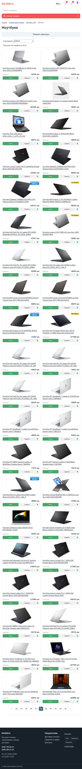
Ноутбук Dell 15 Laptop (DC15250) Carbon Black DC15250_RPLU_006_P (19, 496)
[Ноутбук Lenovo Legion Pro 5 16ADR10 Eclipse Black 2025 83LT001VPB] (21, 156)
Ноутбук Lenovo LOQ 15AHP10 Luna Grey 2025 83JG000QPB (59, 69)
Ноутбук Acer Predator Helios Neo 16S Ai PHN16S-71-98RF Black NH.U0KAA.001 (58, 332)
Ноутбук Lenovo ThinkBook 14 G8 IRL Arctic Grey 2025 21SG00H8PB (19, 69)
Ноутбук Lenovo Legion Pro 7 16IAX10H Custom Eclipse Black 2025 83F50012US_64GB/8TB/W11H (58, 594)
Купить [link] (10, 78)
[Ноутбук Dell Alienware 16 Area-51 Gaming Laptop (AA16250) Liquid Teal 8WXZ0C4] (21, 550)
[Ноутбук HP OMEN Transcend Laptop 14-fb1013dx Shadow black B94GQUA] (21, 616)
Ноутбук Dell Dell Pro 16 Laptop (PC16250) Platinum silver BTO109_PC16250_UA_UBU (60, 365)
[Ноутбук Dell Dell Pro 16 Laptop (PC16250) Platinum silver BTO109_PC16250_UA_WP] (21, 353)
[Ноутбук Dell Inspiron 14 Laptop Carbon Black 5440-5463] (61, 91)
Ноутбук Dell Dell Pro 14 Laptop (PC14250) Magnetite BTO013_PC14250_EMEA (19, 233)
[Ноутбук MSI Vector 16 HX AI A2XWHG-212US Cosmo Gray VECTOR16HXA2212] (61, 288)
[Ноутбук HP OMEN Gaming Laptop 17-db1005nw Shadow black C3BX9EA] (21, 452)
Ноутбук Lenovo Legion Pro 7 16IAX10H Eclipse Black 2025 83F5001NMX (18, 594)
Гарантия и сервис (52, 740)
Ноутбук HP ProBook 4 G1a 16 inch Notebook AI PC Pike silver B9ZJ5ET (20, 693)
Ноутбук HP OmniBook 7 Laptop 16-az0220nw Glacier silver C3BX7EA (60, 430)
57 (36, 709)
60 (51, 709)
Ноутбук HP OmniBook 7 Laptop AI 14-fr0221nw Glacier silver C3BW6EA (61, 397)
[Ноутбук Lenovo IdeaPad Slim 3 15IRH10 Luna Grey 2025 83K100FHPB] (61, 485)
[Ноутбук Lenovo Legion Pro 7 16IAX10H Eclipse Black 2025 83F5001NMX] (21, 583)
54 (21, 709)
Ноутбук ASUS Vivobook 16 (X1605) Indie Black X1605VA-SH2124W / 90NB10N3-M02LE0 (59, 529)
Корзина (67, 734)
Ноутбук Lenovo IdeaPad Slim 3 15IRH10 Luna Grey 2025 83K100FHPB (61, 496)
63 (66, 709)
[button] (37, 78)
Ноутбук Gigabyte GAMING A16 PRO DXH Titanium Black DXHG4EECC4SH (59, 168)
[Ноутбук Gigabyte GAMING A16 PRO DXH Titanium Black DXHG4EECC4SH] (61, 156)
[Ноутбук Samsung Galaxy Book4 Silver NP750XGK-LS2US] (21, 518)
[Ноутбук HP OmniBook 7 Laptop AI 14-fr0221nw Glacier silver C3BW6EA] (61, 386)
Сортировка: (8, 41)
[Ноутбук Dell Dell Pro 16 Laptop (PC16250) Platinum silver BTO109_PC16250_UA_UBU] (61, 353)
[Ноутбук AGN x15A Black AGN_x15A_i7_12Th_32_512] (21, 124)
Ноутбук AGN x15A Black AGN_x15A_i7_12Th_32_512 (14, 135)
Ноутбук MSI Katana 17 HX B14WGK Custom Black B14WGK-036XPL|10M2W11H (60, 201)
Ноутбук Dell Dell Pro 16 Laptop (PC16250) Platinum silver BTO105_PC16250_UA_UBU (20, 397)
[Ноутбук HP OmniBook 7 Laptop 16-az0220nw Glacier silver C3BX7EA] (61, 419)
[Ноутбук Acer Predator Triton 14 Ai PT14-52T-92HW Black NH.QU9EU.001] (61, 649)
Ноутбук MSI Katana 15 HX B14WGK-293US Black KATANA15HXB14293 (20, 332)
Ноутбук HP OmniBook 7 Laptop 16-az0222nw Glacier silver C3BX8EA (20, 430)
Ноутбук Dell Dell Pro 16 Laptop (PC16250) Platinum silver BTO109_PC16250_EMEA (19, 266)
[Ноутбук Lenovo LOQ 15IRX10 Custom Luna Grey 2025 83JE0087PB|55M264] (21, 91)
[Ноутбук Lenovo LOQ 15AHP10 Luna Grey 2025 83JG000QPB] (61, 58)
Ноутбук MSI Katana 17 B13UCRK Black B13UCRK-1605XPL (58, 135)
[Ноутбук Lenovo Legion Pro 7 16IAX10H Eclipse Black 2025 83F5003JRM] (61, 550)
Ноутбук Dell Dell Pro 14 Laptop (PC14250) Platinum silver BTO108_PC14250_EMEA (59, 627)
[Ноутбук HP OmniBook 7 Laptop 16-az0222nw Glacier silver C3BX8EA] (21, 419)
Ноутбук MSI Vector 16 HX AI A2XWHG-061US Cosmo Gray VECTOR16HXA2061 (21, 299)
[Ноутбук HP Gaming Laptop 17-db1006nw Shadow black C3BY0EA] (61, 452)
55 (26, 709)
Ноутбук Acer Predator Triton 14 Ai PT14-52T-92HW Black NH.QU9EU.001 (60, 660)
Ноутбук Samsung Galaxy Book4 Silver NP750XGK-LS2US (18, 529)
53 (16, 709)
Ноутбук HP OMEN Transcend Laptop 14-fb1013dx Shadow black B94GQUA (18, 627)
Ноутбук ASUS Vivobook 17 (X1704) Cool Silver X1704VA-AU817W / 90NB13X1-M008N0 (21, 660)
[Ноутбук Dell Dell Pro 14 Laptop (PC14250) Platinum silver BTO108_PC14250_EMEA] (61, 616)
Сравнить (27, 78)
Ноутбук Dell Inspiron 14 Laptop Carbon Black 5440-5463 (60, 102)
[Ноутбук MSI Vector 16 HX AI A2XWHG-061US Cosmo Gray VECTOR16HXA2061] (21, 288)
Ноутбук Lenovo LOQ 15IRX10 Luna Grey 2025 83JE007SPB (61, 233)
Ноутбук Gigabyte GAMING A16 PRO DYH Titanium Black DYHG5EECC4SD (19, 201)
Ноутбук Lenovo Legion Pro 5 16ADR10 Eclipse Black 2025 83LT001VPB (21, 168)
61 (56, 709)
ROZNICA (8, 3)
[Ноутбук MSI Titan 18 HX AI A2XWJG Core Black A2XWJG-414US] (61, 682)
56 (31, 709)
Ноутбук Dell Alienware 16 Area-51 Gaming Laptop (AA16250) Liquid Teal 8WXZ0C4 (19, 562)
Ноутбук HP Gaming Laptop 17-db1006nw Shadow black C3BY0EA (59, 463)
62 (61, 709)
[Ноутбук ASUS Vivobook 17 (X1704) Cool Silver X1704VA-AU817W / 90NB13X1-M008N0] (21, 649)
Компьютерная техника (16, 22)
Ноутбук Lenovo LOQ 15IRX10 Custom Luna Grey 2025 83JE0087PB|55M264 (20, 102)
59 (46, 709)
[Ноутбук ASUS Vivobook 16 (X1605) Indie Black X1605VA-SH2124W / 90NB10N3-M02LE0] (61, 518)
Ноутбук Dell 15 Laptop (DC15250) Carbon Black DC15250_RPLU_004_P (59, 266)
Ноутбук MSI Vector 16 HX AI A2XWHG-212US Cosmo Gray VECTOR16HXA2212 (60, 299)
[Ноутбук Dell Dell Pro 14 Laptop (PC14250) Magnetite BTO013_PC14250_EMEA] (21, 222)
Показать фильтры (41, 34)
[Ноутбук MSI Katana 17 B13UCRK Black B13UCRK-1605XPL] (61, 124)
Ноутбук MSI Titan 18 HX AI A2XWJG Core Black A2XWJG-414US (59, 693)
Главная (4, 22)
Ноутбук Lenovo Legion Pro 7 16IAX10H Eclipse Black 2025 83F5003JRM (58, 562)
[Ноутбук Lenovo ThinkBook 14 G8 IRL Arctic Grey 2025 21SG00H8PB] (21, 58)
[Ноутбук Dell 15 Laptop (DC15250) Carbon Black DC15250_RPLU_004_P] (61, 255)
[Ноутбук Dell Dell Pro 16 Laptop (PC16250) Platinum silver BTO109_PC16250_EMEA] (21, 255)
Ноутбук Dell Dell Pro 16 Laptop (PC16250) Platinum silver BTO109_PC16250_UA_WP (19, 365)
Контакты (48, 742)
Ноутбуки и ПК (31, 22)
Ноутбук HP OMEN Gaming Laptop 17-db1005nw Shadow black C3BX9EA (17, 463)
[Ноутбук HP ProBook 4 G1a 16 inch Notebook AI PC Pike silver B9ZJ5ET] (21, 682)
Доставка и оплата (52, 737)
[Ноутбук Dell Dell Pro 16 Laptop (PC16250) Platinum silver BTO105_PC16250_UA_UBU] (21, 386)
